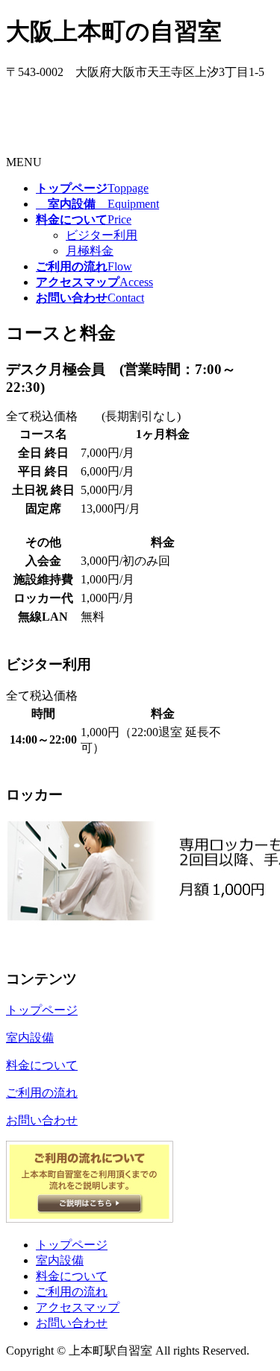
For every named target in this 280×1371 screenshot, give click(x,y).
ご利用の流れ (72, 1291)
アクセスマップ (77, 1307)
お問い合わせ (72, 1323)
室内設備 (60, 1260)
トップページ (72, 1244)
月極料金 (89, 250)
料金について (72, 1276)
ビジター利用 (101, 235)
